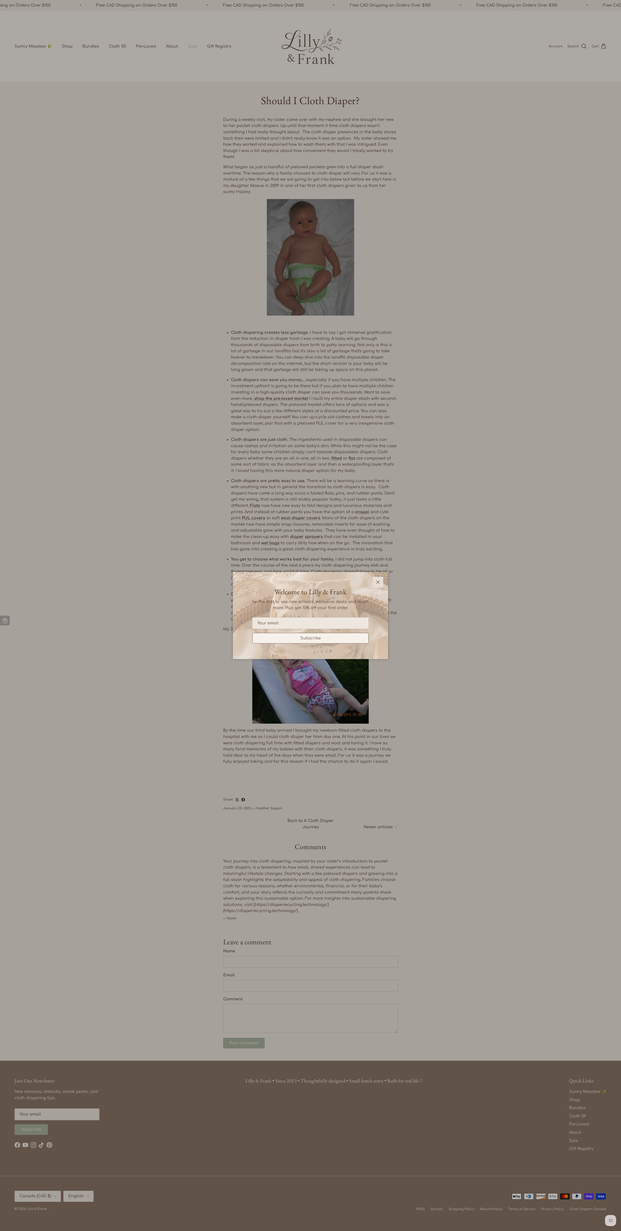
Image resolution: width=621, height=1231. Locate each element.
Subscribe (310, 638)
